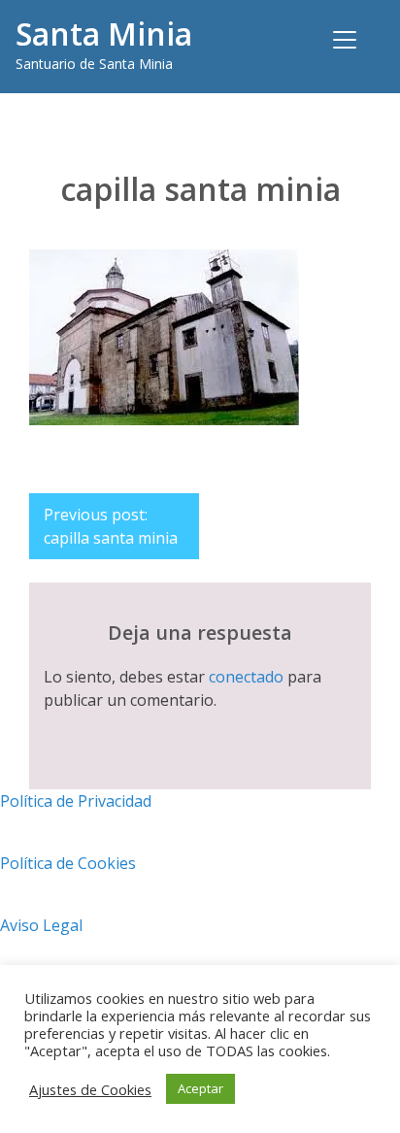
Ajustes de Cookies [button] (90, 1089)
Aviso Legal (41, 925)
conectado (246, 676)
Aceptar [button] (200, 1088)
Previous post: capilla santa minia (111, 526)
